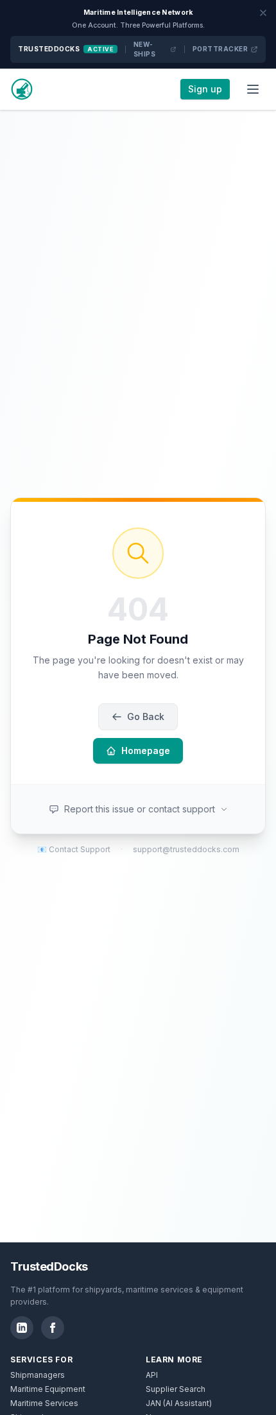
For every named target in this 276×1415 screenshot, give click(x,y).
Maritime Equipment (47, 1389)
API (152, 1375)
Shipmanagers (37, 1375)
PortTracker (220, 49)
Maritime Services (44, 1403)
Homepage (145, 750)
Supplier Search (175, 1389)
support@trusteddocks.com (186, 849)
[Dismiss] (263, 13)
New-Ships (145, 49)
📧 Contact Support (73, 849)
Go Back (145, 716)
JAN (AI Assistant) (179, 1403)
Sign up (205, 88)
